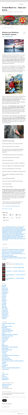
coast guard (17, 228)
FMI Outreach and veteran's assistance (10, 334)
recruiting (13, 235)
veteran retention (5, 369)
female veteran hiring (19, 229)
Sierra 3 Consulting (6, 358)
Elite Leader (4, 327)
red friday (4, 352)
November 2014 (5, 313)
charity (3, 324)
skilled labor (18, 235)
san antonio (4, 354)
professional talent (7, 235)
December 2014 (5, 311)
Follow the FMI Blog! (6, 391)
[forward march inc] (14, 46)
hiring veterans (20, 231)
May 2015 (4, 304)
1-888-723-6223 (5, 387)
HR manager (16, 232)
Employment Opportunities (7, 330)
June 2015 (4, 303)
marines (13, 234)
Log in (3, 375)
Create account (5, 374)
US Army (4, 366)
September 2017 (5, 292)
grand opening (5, 338)
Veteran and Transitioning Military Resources (11, 367)
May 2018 (4, 286)
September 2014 (5, 315)
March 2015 (4, 307)
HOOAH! (3, 341)
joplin (3, 344)
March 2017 (4, 300)
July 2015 (4, 302)
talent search (14, 236)
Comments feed (5, 378)
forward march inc (6, 337)
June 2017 (4, 296)
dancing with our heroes (7, 326)
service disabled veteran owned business (10, 355)
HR (13, 232)
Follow (4, 400)
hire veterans (4, 340)
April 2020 (4, 285)
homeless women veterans (7, 232)
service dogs (4, 356)
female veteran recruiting (14, 230)
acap (20, 226)
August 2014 (4, 317)
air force (22, 226)
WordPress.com (5, 379)
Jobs (3, 342)
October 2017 (4, 290)
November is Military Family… (19, 267)
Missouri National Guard (7, 349)
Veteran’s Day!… (9, 267)
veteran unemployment (6, 237)
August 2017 (4, 293)
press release (4, 351)
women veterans (13, 238)
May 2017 (4, 297)
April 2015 (4, 306)
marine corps (8, 234)
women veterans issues (21, 238)
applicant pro (4, 228)
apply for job (9, 228)
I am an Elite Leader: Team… (18, 264)
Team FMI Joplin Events (7, 359)
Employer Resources (6, 329)
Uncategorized (5, 365)
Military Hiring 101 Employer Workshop (10, 347)
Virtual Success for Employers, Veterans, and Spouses (13, 249)
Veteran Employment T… (10, 274)
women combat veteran (15, 237)
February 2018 (5, 288)
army (13, 228)
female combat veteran (10, 229)
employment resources (6, 331)
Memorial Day (5, 345)
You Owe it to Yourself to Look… (19, 271)
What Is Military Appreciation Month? (9, 256)
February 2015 (5, 308)
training (3, 363)
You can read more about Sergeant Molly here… (11, 206)
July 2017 (4, 295)
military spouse (5, 348)
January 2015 (4, 310)
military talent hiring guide (20, 234)
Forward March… (9, 271)
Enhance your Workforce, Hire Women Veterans (10, 33)
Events (3, 333)
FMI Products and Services (11, 226)
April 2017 (4, 299)
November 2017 (5, 289)
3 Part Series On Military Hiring (8, 323)
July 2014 (4, 318)
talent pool (9, 236)
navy (3, 235)
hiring (16, 231)
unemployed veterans (21, 236)
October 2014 (4, 314)
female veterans (11, 231)
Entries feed (4, 376)
